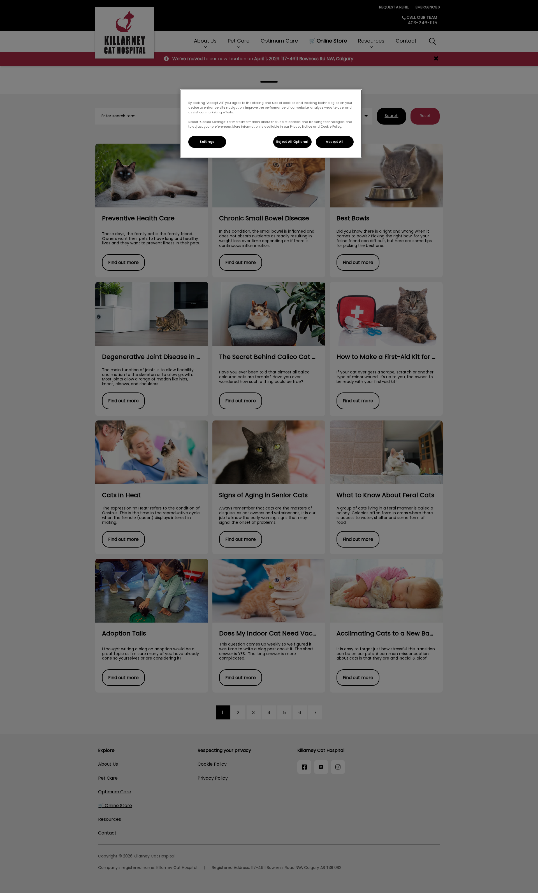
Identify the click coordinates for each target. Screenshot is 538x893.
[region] (271, 123)
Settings (207, 141)
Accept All (335, 141)
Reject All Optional (292, 141)
